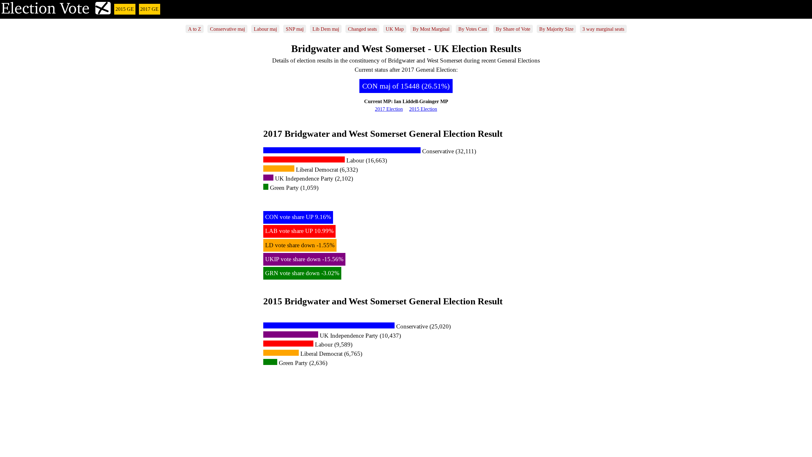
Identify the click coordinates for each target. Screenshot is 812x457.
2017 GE (149, 9)
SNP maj (295, 28)
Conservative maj (227, 28)
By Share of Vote (513, 28)
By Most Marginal (431, 28)
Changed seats (362, 28)
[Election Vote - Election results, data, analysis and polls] (56, 13)
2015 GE (124, 9)
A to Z (194, 28)
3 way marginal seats (603, 28)
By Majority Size (556, 28)
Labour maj (265, 28)
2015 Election (423, 109)
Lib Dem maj (325, 28)
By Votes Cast (472, 28)
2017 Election (389, 109)
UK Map (395, 28)
